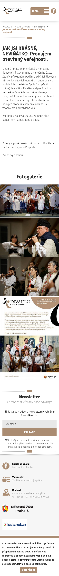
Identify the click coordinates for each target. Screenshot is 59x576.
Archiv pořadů (23, 27)
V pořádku (28, 570)
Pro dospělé (39, 27)
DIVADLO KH (7, 27)
